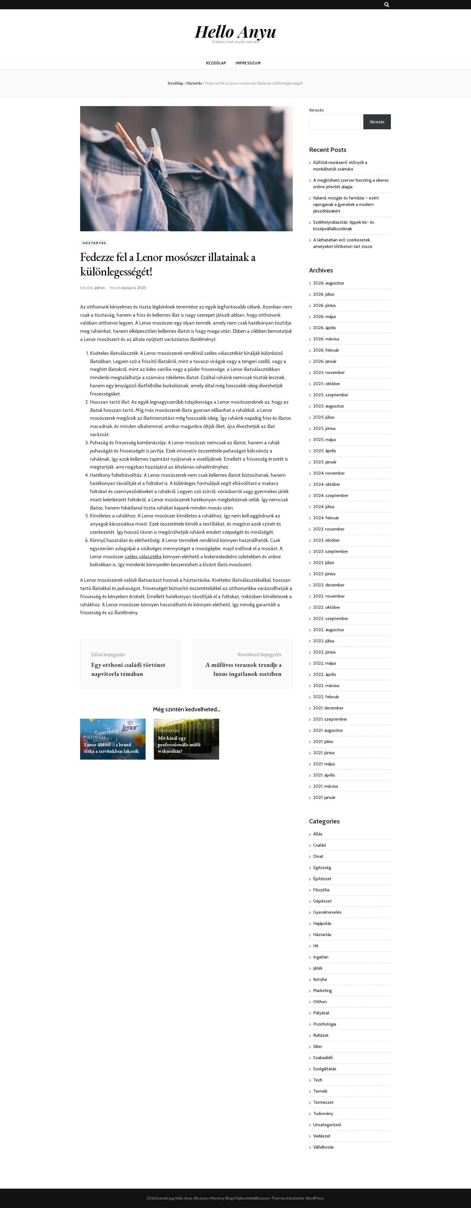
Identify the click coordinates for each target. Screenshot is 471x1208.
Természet (323, 1102)
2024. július (323, 506)
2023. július (323, 562)
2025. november (329, 372)
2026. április (324, 327)
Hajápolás (322, 923)
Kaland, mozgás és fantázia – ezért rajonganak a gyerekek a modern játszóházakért (346, 204)
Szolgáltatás (324, 1068)
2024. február (326, 517)
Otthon (320, 1001)
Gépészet (322, 901)
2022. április (324, 674)
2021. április (324, 775)
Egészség (322, 867)
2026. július (323, 294)
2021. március (325, 786)
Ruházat (320, 1035)
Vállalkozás (323, 1147)
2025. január (325, 461)
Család (319, 845)
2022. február (326, 696)
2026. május (324, 316)
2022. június (324, 652)
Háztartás (94, 243)
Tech (317, 1080)
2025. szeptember (330, 394)
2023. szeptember (330, 551)
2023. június (324, 573)
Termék (320, 1091)
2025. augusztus (328, 406)
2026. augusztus (328, 283)
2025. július (323, 417)
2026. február (326, 350)
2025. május (324, 439)
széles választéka (143, 557)
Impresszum (248, 63)
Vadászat (321, 1135)
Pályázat (321, 1012)
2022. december (329, 584)
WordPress (315, 1198)
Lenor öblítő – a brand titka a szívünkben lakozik (111, 747)
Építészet (322, 878)
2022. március (326, 685)
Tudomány (323, 1113)
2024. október (326, 484)
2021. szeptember (330, 719)
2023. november (329, 529)
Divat (318, 856)
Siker (317, 1046)
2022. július (323, 640)
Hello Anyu (235, 31)
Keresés (316, 110)
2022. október (326, 607)
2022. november (329, 596)
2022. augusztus (328, 629)
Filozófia (321, 889)
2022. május (324, 663)
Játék (317, 968)
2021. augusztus (328, 730)
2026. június (324, 305)
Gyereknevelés (327, 912)
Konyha (320, 979)
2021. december (328, 708)
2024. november (329, 473)
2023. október (326, 540)
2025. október (326, 383)
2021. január (324, 797)
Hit (316, 945)
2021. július (323, 741)
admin (99, 287)
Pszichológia (324, 1024)
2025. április (324, 450)
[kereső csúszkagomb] (386, 4)
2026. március (326, 338)
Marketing (322, 990)
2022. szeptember (330, 618)
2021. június (324, 752)
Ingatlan (320, 957)
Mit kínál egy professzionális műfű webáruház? (179, 744)
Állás (317, 834)
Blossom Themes (270, 1198)
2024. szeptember (330, 495)
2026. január (325, 361)
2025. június (324, 428)
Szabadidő (323, 1057)
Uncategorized (327, 1124)
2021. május (324, 763)
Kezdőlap (216, 63)
